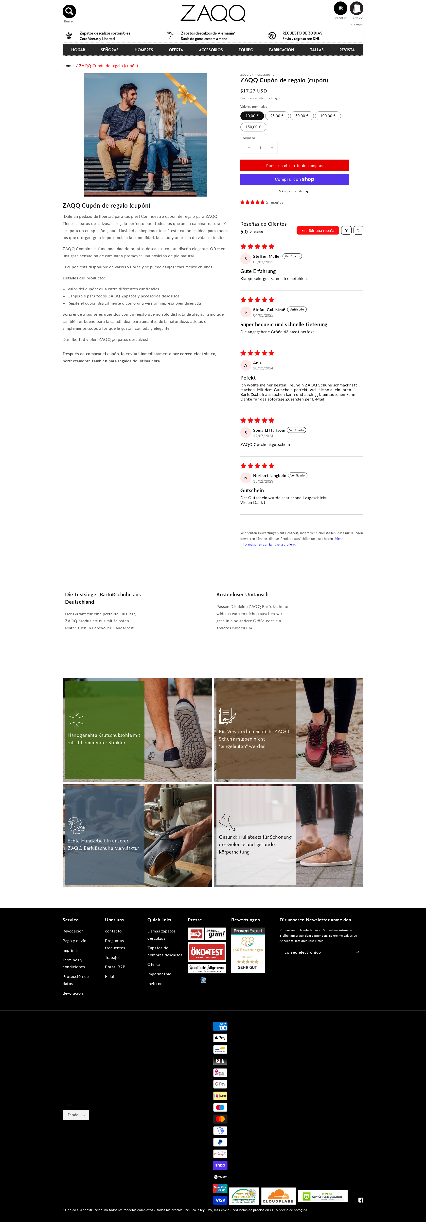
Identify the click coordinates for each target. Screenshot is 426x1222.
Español (73, 1115)
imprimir (70, 950)
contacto (113, 931)
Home (68, 65)
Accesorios (211, 49)
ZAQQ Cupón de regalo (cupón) (108, 65)
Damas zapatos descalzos (161, 934)
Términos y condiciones (74, 963)
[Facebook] (360, 1201)
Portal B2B (115, 966)
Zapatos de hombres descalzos (164, 951)
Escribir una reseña (318, 230)
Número (249, 138)
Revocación (73, 931)
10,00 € (252, 116)
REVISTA (347, 49)
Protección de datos (76, 980)
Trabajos (113, 957)
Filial (109, 976)
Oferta (176, 49)
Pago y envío (74, 940)
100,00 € (328, 116)
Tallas (317, 49)
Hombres (144, 49)
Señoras (110, 49)
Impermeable (159, 973)
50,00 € (302, 116)
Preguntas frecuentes (115, 944)
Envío (244, 98)
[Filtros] (346, 230)
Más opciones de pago (294, 191)
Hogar (78, 49)
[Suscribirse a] (357, 952)
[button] (69, 11)
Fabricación (281, 49)
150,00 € (253, 127)
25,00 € (277, 116)
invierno (155, 983)
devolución (73, 993)
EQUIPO (246, 49)
